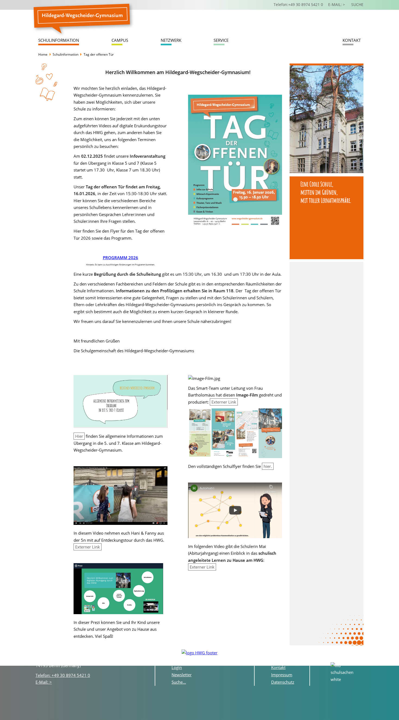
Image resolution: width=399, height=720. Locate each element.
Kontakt (352, 40)
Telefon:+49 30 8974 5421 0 (298, 4)
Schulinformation (58, 40)
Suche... (179, 682)
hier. (268, 466)
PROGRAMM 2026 (120, 257)
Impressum (281, 674)
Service (221, 40)
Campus (120, 40)
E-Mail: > (44, 682)
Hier (79, 436)
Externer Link (87, 547)
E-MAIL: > (337, 4)
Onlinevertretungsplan (193, 660)
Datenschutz (282, 682)
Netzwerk (171, 40)
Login (177, 667)
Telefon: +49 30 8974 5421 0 (63, 675)
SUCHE (357, 4)
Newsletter (182, 674)
